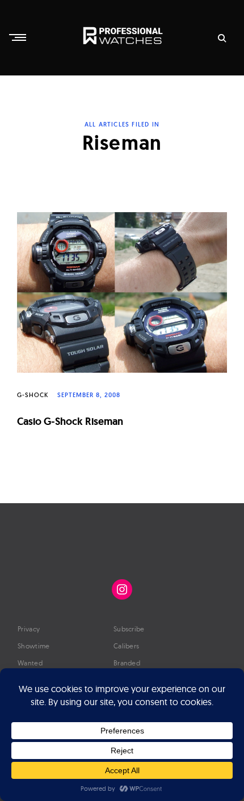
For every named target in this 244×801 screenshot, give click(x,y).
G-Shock (32, 395)
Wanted (30, 663)
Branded (126, 663)
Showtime (33, 646)
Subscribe (129, 629)
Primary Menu (18, 37)
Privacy (29, 629)
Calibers (126, 646)
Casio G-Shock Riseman (70, 421)
